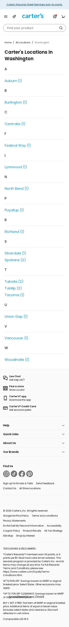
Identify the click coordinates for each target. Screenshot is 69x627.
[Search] (61, 28)
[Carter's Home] (34, 15)
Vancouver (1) (16, 338)
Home (8, 42)
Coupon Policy (11, 530)
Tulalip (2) (13, 288)
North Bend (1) (17, 188)
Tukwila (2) (14, 281)
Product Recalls (32, 530)
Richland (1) (14, 231)
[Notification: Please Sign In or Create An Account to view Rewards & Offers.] (55, 16)
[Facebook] (22, 474)
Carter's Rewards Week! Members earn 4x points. (35, 4)
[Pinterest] (29, 474)
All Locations (23, 42)
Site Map (8, 535)
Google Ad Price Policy (16, 515)
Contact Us (9, 488)
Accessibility (54, 525)
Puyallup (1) (14, 210)
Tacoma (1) (14, 295)
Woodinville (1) (17, 359)
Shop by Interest (25, 535)
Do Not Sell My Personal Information (23, 525)
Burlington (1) (16, 102)
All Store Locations (30, 488)
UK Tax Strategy (53, 530)
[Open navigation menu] (6, 16)
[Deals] (14, 16)
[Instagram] (6, 474)
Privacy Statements (14, 520)
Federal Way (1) (18, 145)
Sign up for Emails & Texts (18, 483)
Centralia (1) (15, 123)
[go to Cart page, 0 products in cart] (63, 16)
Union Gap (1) (16, 316)
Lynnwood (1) (16, 167)
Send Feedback (45, 483)
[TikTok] (14, 474)
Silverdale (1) (15, 253)
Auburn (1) (13, 80)
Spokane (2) (15, 259)
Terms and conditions (45, 515)
